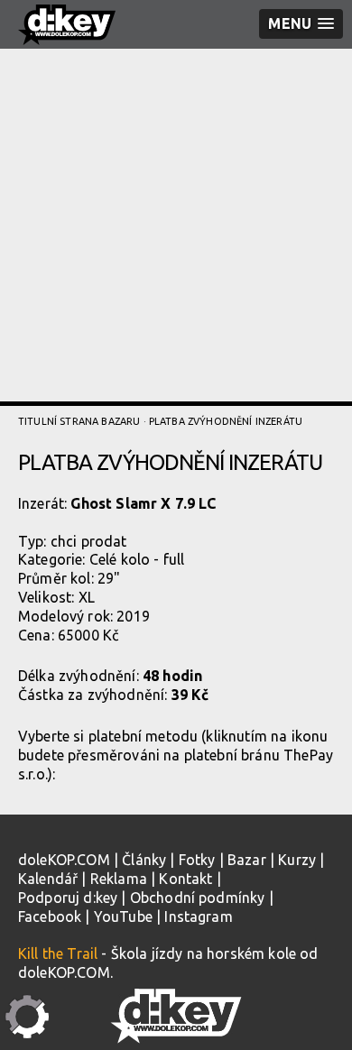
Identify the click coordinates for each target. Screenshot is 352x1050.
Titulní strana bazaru (79, 421)
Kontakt (185, 878)
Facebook (49, 916)
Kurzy (297, 860)
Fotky (197, 860)
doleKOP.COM (64, 860)
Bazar (246, 860)
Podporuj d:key (67, 897)
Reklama (118, 878)
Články (144, 860)
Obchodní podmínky (197, 897)
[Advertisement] (176, 225)
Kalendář (48, 878)
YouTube (123, 916)
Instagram (198, 916)
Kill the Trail (57, 953)
